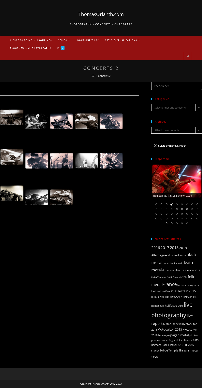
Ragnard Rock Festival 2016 (167, 345)
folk (184, 277)
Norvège (164, 335)
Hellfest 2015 (186, 291)
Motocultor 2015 (169, 329)
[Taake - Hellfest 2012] (12, 190)
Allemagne (159, 255)
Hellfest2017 (173, 297)
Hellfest (156, 291)
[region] (176, 197)
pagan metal (179, 335)
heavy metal (193, 285)
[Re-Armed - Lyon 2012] (37, 194)
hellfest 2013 (169, 291)
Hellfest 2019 (157, 305)
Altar (170, 255)
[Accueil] (93, 76)
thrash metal (188, 350)
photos (193, 335)
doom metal (169, 270)
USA (154, 356)
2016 (155, 247)
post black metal (159, 340)
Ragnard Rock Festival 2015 (184, 340)
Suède (164, 350)
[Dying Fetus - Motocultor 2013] (37, 118)
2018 (174, 247)
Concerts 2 (104, 76)
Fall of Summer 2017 (161, 277)
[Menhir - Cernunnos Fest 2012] (12, 154)
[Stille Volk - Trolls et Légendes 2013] (61, 194)
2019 (183, 248)
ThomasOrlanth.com (101, 14)
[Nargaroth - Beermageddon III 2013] (12, 114)
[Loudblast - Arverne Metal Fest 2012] (61, 118)
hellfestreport (174, 305)
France (169, 284)
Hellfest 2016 (157, 296)
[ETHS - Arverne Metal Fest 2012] (86, 118)
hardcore (181, 285)
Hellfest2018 (190, 297)
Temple (173, 350)
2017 (165, 247)
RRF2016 (189, 345)
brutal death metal (172, 263)
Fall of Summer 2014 (188, 270)
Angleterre (180, 255)
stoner (155, 350)
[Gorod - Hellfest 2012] (86, 158)
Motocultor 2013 (173, 324)
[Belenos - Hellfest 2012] (61, 158)
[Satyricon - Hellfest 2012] (111, 158)
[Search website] (188, 56)
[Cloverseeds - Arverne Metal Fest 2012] (111, 118)
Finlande (177, 277)
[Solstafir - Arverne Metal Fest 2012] (37, 158)
